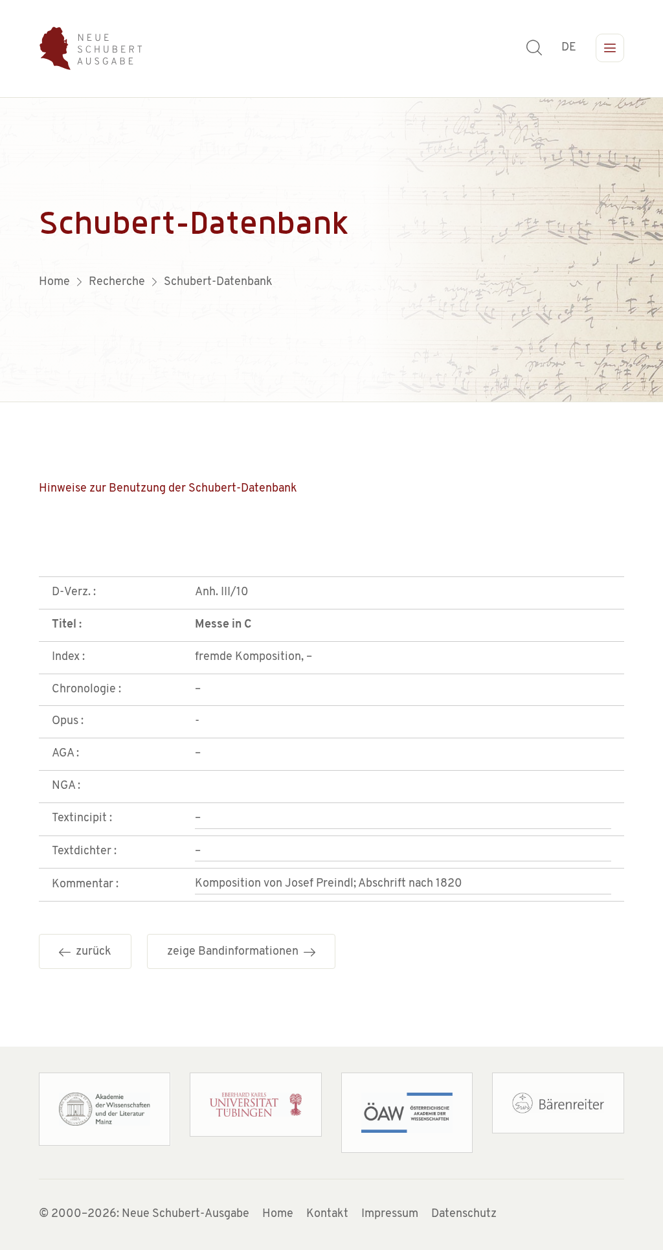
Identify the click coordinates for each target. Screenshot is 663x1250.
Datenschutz (464, 1214)
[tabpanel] (331, 250)
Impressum (389, 1214)
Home (277, 1214)
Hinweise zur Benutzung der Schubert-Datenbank (168, 489)
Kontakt (327, 1214)
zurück (91, 952)
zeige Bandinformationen (235, 952)
